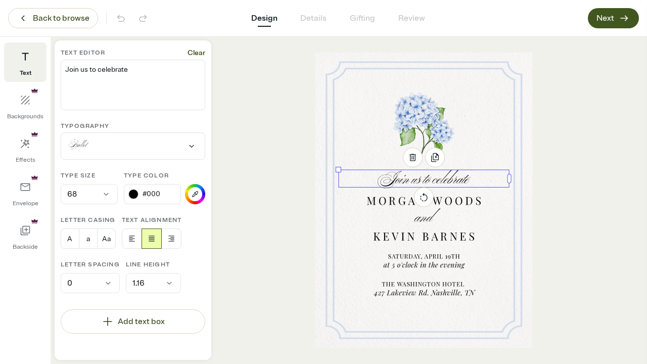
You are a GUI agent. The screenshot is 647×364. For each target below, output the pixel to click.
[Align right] (171, 239)
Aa (106, 239)
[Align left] (132, 239)
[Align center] (152, 239)
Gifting (362, 18)
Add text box (141, 321)
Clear (196, 53)
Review (411, 18)
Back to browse (61, 18)
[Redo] (143, 18)
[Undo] (121, 18)
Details (313, 18)
